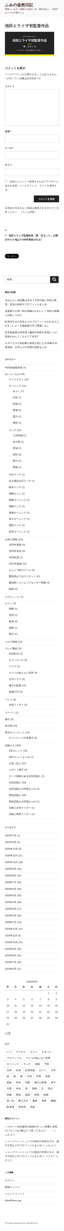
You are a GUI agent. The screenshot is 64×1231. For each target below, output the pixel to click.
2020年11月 (11, 855)
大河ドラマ (15, 679)
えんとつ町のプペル (20, 570)
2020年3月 (10, 908)
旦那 (9, 1088)
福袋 (27, 1094)
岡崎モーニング (17, 500)
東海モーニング (17, 512)
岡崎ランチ (15, 506)
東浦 (15, 410)
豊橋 (15, 467)
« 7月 (8, 1033)
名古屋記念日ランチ (20, 480)
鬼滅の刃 (14, 691)
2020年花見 (15, 551)
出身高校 (30, 1070)
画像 (9, 1094)
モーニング (15, 385)
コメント (10, 86)
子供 (29, 1076)
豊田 (15, 422)
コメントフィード (15, 1193)
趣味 (34, 1100)
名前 (8, 131)
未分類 (8, 725)
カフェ (8, 603)
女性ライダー (16, 704)
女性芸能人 (15, 782)
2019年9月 (10, 948)
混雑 (34, 1088)
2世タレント (15, 750)
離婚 (53, 1100)
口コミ (43, 1070)
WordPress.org (13, 1200)
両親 (37, 1064)
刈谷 (15, 397)
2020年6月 (10, 889)
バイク (8, 699)
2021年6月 (10, 842)
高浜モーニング (17, 531)
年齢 (27, 1082)
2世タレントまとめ (19, 757)
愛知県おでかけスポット (22, 576)
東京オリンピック (15, 732)
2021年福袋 (15, 563)
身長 (44, 1100)
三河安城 (18, 435)
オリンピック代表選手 (21, 737)
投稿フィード (12, 1187)
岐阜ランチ (15, 487)
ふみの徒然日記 (19, 5)
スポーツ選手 (16, 769)
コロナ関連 (11, 641)
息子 (53, 1082)
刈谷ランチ (15, 474)
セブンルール (16, 660)
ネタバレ (47, 1051)
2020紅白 (14, 653)
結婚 (45, 1094)
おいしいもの (12, 374)
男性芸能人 (15, 795)
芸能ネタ (10, 745)
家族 (9, 1082)
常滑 (11, 615)
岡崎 (11, 608)
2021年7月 (10, 835)
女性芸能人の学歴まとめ (22, 788)
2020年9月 (10, 868)
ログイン (10, 1180)
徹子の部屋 (15, 685)
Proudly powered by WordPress (21, 1223)
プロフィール (14, 1058)
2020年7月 (10, 882)
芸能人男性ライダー (20, 814)
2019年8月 (10, 955)
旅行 (7, 719)
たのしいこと (12, 596)
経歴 (36, 1094)
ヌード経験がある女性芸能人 (25, 776)
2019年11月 (11, 935)
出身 (18, 1070)
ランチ (12, 430)
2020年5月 (10, 895)
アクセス (21, 1051)
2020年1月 (10, 922)
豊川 (15, 416)
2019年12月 (11, 928)
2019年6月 (10, 968)
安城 (15, 403)
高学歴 (22, 1106)
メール (9, 148)
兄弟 (9, 1070)
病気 (18, 1094)
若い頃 (10, 1100)
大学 (53, 1070)
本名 (18, 1088)
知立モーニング (17, 518)
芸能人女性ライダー (20, 807)
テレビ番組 (11, 648)
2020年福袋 (15, 544)
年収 (18, 1082)
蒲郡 (11, 627)
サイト (8, 164)
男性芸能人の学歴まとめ (22, 801)
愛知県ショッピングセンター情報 (27, 582)
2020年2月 (10, 915)
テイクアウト (16, 379)
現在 (50, 1088)
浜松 (15, 454)
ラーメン (10, 712)
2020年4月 (10, 902)
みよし (16, 391)
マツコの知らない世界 (21, 672)
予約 (46, 1064)
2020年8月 (10, 875)
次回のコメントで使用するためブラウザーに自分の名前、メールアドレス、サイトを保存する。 (32, 185)
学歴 (38, 1076)
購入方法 (23, 1100)
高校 (32, 1106)
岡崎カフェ (15, 493)
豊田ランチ (15, 525)
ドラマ (12, 666)
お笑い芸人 (15, 763)
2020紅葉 (14, 557)
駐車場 (10, 1106)
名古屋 (16, 441)
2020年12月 (11, 848)
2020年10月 (11, 862)
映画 (11, 589)
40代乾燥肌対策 (13, 367)
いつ (9, 1051)
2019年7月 (10, 962)
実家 (47, 1076)
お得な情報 (11, 539)
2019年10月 (11, 942)
